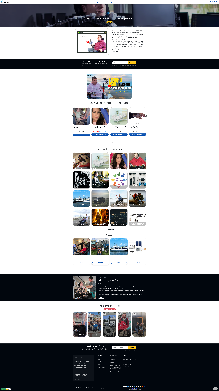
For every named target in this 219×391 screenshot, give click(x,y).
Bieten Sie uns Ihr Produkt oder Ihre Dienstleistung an (115, 372)
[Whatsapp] (88, 387)
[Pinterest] (85, 387)
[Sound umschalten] (85, 313)
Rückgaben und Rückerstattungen (101, 369)
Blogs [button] (111, 2)
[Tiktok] (83, 387)
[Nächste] (82, 123)
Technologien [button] (96, 2)
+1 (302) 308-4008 (77, 361)
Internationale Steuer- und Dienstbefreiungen (102, 367)
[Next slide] (146, 116)
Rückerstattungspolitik (127, 364)
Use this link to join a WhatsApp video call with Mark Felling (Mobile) (140, 361)
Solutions (138, 262)
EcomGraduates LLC (115, 388)
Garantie (99, 371)
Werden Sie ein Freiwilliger (115, 365)
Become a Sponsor (109, 268)
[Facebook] (77, 387)
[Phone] (92, 387)
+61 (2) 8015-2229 (77, 375)
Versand (99, 364)
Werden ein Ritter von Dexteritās (114, 362)
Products (81, 262)
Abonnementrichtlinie (126, 362)
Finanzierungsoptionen (102, 362)
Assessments (100, 262)
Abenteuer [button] (116, 2)
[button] (210, 2)
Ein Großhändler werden (114, 370)
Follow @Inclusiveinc (110, 309)
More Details (101, 297)
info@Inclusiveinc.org (79, 379)
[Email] (90, 387)
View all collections (109, 229)
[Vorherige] (80, 123)
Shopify (105, 388)
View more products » (109, 142)
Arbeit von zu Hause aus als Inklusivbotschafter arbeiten (115, 368)
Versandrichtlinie (126, 361)
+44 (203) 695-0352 (78, 374)
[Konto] (213, 2)
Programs (119, 262)
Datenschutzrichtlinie (126, 367)
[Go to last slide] (73, 116)
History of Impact (109, 22)
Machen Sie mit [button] (104, 2)
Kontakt (99, 359)
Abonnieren (132, 62)
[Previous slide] (73, 324)
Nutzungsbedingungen (127, 366)
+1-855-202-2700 (77, 363)
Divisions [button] (123, 2)
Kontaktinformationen (127, 359)
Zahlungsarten (100, 361)
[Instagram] (81, 387)
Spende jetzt (112, 359)
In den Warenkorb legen (81, 134)
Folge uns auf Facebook (114, 363)
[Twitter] (79, 387)
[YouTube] (86, 387)
